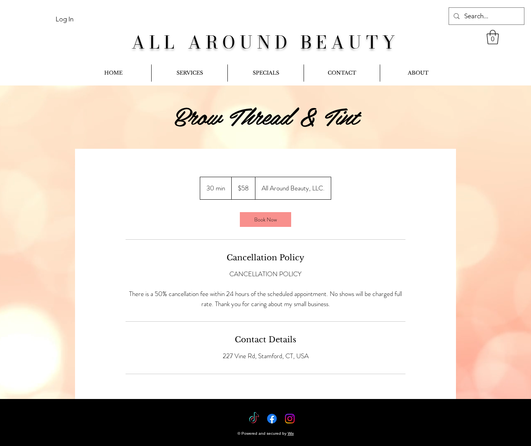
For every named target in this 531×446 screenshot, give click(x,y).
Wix (291, 433)
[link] (493, 37)
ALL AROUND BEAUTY (265, 42)
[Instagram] (289, 418)
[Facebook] (272, 418)
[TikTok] (254, 418)
